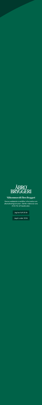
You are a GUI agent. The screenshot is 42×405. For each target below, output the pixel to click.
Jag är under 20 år (21, 218)
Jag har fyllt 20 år (21, 212)
